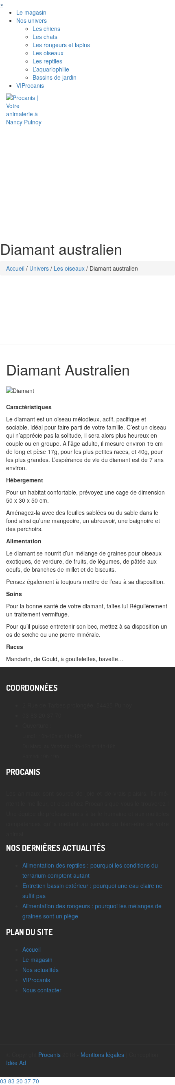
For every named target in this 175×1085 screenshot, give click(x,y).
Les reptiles (47, 61)
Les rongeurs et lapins (61, 45)
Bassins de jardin (55, 77)
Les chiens (46, 28)
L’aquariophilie (51, 69)
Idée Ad (16, 1063)
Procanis (49, 1054)
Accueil (15, 268)
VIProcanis (30, 85)
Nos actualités (40, 970)
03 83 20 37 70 (19, 1081)
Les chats (45, 37)
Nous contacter (41, 990)
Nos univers (31, 20)
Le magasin (31, 12)
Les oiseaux (48, 53)
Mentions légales (102, 1054)
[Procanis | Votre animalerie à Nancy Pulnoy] (26, 109)
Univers (39, 268)
